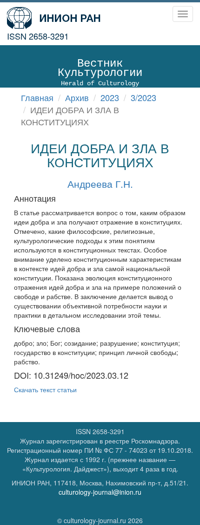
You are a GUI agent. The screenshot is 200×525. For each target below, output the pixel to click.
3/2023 (143, 97)
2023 (109, 97)
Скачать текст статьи (45, 389)
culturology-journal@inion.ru (100, 492)
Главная (37, 97)
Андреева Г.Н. (100, 184)
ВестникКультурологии (100, 72)
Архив (77, 97)
